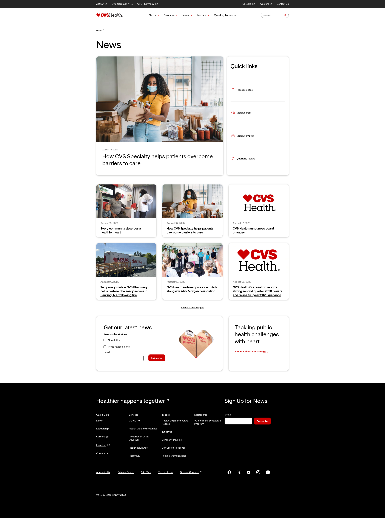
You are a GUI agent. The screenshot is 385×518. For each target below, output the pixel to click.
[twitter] (239, 472)
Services (169, 15)
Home (99, 30)
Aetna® (100, 3)
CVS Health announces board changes (253, 230)
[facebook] (229, 472)
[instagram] (258, 472)
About (152, 15)
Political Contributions (174, 455)
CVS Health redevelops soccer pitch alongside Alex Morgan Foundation (192, 289)
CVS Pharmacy (145, 3)
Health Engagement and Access (175, 422)
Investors (264, 3)
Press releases (245, 89)
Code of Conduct (189, 472)
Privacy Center (126, 472)
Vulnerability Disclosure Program (207, 422)
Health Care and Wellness (143, 428)
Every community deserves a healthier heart (120, 230)
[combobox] (275, 15)
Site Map (146, 472)
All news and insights (192, 307)
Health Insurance (138, 447)
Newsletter (114, 340)
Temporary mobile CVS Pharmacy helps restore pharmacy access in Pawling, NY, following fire (124, 291)
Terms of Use (165, 472)
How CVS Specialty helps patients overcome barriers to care (190, 230)
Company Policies (172, 439)
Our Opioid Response (173, 447)
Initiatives (167, 431)
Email (107, 351)
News (185, 15)
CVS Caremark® (120, 3)
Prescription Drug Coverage (139, 438)
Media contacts (245, 135)
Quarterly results (246, 158)
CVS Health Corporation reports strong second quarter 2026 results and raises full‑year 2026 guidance (257, 291)
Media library (244, 112)
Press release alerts (119, 346)
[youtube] (248, 472)
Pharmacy (134, 455)
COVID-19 (134, 420)
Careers (246, 3)
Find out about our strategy (250, 351)
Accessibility (103, 472)
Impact (201, 15)
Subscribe (156, 357)
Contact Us (283, 3)
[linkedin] (268, 472)
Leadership (102, 428)
